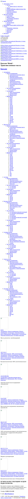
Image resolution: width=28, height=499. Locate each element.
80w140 (11, 314)
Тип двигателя (10, 210)
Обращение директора (12, 28)
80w (11, 313)
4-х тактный (13, 89)
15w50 (11, 111)
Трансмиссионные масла (16, 77)
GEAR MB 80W (5, 376)
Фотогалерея (10, 13)
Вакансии (9, 30)
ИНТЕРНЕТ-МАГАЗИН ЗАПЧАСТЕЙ (14, 25)
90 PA (2, 330)
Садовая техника (8, 232)
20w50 (11, 112)
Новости (9, 32)
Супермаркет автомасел (13, 18)
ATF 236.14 (3, 352)
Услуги (8, 5)
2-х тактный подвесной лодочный (18, 217)
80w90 (11, 120)
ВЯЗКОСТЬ (10, 96)
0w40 (11, 101)
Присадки (12, 85)
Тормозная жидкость (15, 81)
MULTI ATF (4, 422)
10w (11, 173)
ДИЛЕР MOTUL (8, 21)
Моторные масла (14, 76)
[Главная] (3, 1)
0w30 (11, 100)
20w (11, 175)
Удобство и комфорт (12, 11)
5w (10, 171)
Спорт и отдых (7, 259)
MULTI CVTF (4, 448)
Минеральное (13, 95)
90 (10, 123)
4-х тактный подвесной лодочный (18, 212)
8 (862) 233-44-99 (5, 36)
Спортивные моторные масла (17, 74)
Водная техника (8, 201)
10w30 (11, 105)
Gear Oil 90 (3, 398)
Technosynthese (13, 93)
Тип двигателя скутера (12, 185)
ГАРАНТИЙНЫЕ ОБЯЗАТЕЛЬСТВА (16, 9)
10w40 (11, 107)
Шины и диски (10, 17)
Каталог (9, 24)
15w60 (11, 163)
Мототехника (7, 124)
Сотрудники (10, 29)
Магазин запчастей (8, 14)
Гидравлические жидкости (16, 84)
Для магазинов (10, 22)
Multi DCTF (4, 470)
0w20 (11, 99)
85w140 (11, 122)
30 (10, 115)
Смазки (11, 87)
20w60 (11, 113)
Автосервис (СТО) (8, 3)
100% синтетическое (15, 92)
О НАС (5, 26)
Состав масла (10, 91)
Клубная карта (10, 10)
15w (11, 174)
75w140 (11, 119)
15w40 (11, 109)
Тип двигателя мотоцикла (13, 143)
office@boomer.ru (9, 493)
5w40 (11, 104)
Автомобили (7, 72)
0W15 (11, 97)
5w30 (11, 103)
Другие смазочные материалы (17, 241)
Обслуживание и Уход (15, 82)
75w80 (11, 116)
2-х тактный (13, 144)
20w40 (11, 311)
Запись (8, 7)
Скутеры (6, 177)
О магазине (9, 16)
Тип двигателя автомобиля (13, 88)
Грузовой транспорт (9, 288)
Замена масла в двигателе (16, 6)
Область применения (12, 73)
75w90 (11, 117)
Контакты (6, 33)
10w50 (11, 159)
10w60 (11, 108)
